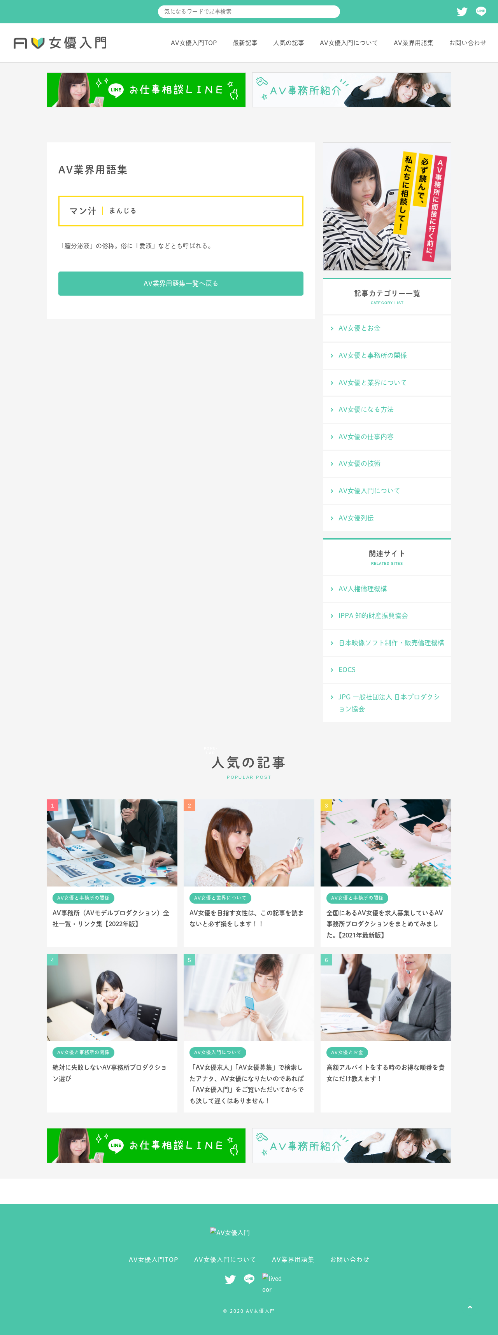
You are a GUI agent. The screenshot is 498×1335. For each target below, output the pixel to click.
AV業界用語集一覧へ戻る (181, 283)
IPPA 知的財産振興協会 (373, 615)
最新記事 (245, 43)
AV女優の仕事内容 (366, 436)
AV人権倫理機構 (362, 588)
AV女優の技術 (359, 463)
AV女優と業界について (372, 382)
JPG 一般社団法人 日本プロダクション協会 (389, 703)
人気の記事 (288, 43)
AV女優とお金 (359, 328)
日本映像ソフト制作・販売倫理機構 (391, 642)
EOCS (347, 669)
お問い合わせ (467, 43)
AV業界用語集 (413, 43)
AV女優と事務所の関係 (372, 355)
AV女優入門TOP (194, 43)
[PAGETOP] (470, 1307)
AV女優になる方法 (366, 409)
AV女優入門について (349, 43)
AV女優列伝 (356, 518)
